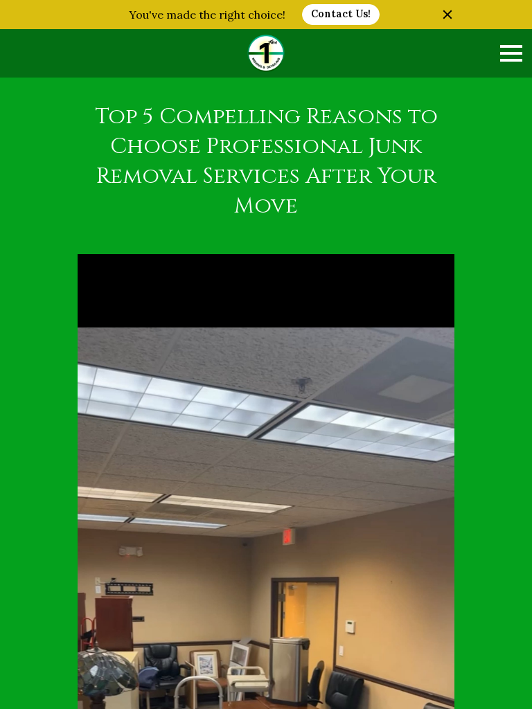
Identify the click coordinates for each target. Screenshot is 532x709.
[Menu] (511, 53)
